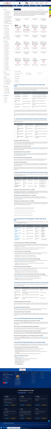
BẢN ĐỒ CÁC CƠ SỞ (45, 0)
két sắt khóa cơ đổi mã (31, 153)
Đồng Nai (31, 424)
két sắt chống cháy (20, 308)
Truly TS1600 (16, 244)
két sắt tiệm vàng (37, 147)
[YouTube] (3, 382)
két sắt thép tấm (24, 260)
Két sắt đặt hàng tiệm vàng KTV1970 (26, 44)
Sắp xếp (38, 9)
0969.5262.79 (14, 0)
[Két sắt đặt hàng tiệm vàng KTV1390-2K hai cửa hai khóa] (26, 54)
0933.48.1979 (32, 3)
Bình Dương (8, 424)
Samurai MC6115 (16, 260)
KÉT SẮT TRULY (33, 377)
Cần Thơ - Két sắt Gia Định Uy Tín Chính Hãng (14, 424)
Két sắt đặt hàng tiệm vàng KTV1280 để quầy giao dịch (43, 44)
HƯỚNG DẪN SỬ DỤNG (37, 0)
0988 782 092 (37, 413)
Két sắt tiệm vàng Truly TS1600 (26, 27)
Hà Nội (33, 424)
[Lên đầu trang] (49, 421)
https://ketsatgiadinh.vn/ (21, 357)
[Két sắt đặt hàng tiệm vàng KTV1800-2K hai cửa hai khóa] (18, 38)
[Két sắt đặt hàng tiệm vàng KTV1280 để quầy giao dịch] (44, 38)
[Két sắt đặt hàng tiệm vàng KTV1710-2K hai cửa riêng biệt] (44, 21)
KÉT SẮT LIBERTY (33, 380)
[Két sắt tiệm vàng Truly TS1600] (26, 21)
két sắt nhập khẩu (43, 337)
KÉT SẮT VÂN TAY (44, 5)
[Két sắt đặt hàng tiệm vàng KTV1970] (26, 38)
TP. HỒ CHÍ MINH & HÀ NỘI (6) (22, 392)
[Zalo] (6, 382)
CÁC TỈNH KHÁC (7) (30, 392)
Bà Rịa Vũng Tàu (4, 424)
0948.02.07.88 (42, 3)
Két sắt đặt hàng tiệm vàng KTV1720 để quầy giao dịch (35, 44)
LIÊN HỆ (41, 0)
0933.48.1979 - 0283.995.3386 (7, 0)
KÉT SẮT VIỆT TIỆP (19, 5)
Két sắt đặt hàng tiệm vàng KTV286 (35, 60)
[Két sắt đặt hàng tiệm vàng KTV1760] (35, 21)
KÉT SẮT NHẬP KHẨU (32, 5)
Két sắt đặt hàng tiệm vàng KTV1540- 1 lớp (18, 60)
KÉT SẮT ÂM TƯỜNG (43, 377)
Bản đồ (13, 418)
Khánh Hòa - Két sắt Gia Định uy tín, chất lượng (42, 424)
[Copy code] (14, 206)
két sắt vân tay (20, 153)
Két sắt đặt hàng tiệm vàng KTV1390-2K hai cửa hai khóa (26, 61)
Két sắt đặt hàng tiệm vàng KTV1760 (35, 27)
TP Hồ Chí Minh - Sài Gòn (11, 425)
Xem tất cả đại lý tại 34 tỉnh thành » (18, 425)
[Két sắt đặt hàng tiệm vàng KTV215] (44, 54)
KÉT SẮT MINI (38, 5)
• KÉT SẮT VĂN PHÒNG (29, 74)
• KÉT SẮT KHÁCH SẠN (17, 74)
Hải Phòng (36, 424)
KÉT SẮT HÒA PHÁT (34, 376)
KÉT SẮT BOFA (33, 381)
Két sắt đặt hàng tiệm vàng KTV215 (44, 60)
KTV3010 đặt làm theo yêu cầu (21, 275)
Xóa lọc (12, 25)
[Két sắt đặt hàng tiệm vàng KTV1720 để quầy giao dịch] (35, 38)
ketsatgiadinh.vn (6, 379)
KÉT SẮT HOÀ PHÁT (26, 5)
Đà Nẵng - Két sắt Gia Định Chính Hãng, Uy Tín (24, 424)
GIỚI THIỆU (29, 0)
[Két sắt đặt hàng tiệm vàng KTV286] (35, 54)
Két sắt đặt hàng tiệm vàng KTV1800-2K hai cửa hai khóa (18, 44)
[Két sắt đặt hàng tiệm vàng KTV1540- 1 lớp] (18, 54)
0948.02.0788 (21, 400)
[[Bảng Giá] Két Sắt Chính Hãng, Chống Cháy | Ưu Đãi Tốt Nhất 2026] (22, 370)
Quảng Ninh (6, 425)
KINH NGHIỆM (32, 0)
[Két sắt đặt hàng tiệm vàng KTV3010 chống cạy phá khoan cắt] (18, 21)
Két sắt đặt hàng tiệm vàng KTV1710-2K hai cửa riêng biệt (44, 28)
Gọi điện (7, 418)
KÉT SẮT (15, 5)
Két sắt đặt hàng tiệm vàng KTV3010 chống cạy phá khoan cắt (18, 28)
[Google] (5, 382)
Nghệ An (4, 425)
